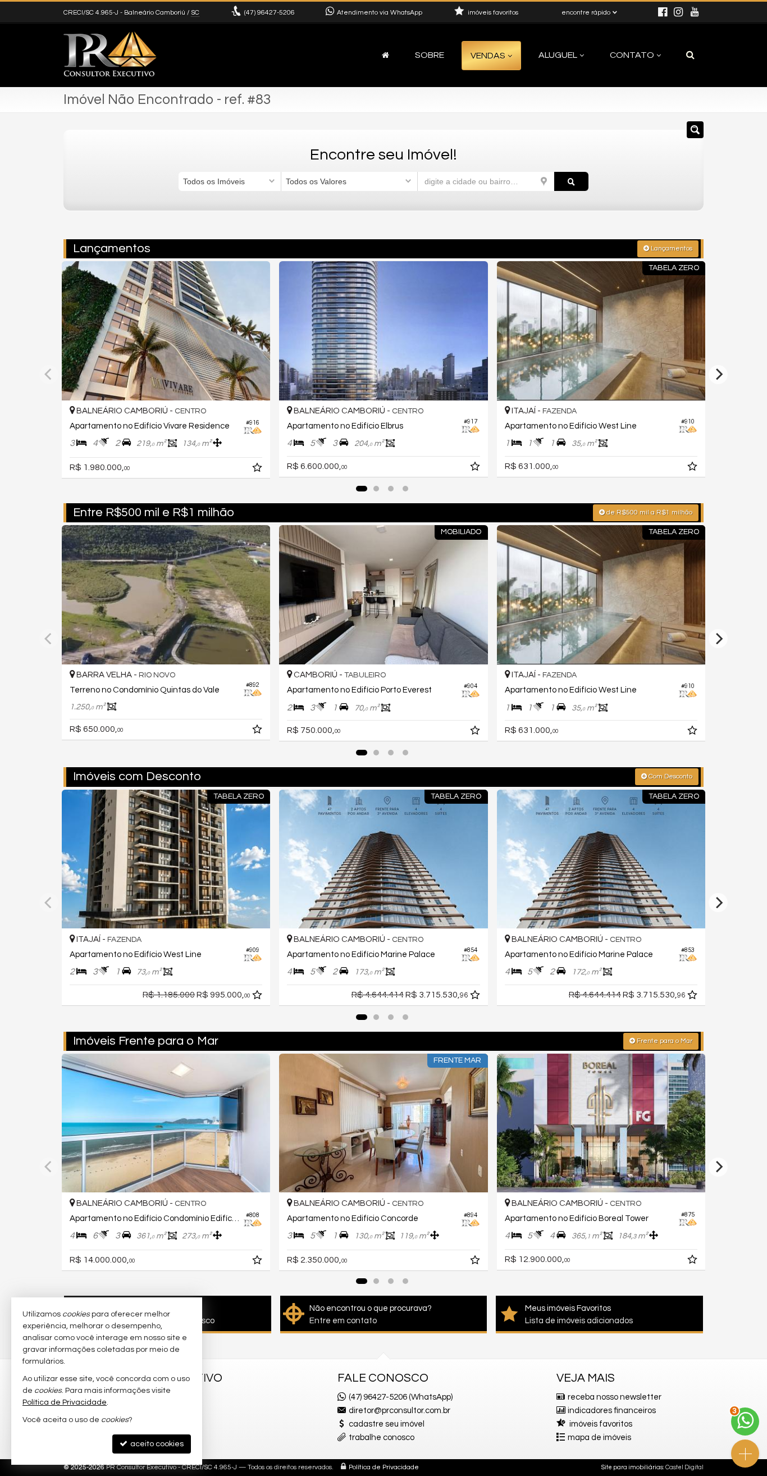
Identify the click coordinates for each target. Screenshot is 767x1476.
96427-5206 (269, 12)
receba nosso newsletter (614, 1397)
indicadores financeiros (612, 1410)
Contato (632, 55)
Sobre (429, 55)
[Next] (718, 374)
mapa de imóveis (599, 1437)
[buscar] (571, 181)
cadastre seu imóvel (386, 1424)
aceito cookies (156, 1444)
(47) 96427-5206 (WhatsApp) (401, 1397)
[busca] (690, 55)
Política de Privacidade (384, 1467)
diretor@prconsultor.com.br (399, 1410)
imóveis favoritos (600, 1424)
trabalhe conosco (381, 1437)
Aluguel (557, 55)
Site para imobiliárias (632, 1467)
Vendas (488, 55)
